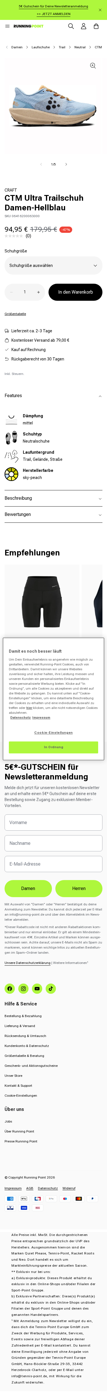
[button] (7, 26)
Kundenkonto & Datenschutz (27, 1046)
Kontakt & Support (18, 1086)
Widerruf (68, 1188)
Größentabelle (15, 314)
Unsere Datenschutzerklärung (28, 963)
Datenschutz (48, 1188)
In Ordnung (53, 747)
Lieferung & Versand (20, 1026)
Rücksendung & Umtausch (25, 1036)
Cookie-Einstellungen (21, 1096)
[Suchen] (71, 26)
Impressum (13, 1188)
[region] (53, 698)
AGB (29, 1188)
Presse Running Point (21, 1141)
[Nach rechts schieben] (66, 164)
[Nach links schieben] (41, 164)
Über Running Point (19, 1131)
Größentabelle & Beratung (24, 1056)
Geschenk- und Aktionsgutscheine (31, 1066)
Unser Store (13, 1076)
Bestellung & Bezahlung (23, 1016)
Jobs (8, 1121)
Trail (62, 47)
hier (29, 708)
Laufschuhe (41, 47)
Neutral (80, 47)
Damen (17, 47)
